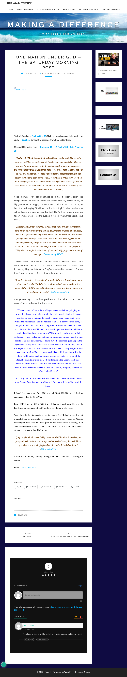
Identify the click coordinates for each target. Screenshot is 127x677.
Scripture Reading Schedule (48, 9)
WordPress (69, 672)
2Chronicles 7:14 (48, 449)
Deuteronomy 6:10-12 (53, 254)
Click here (25, 139)
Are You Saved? (69, 9)
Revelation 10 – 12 (48, 147)
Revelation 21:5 (28, 467)
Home (11, 9)
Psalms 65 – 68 (39, 136)
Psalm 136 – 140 (65, 147)
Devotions (22, 514)
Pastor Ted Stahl (51, 74)
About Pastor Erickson (88, 9)
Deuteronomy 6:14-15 (59, 292)
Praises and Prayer (25, 9)
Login (80, 586)
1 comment (70, 74)
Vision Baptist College (111, 9)
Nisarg (87, 672)
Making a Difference (19, 3)
